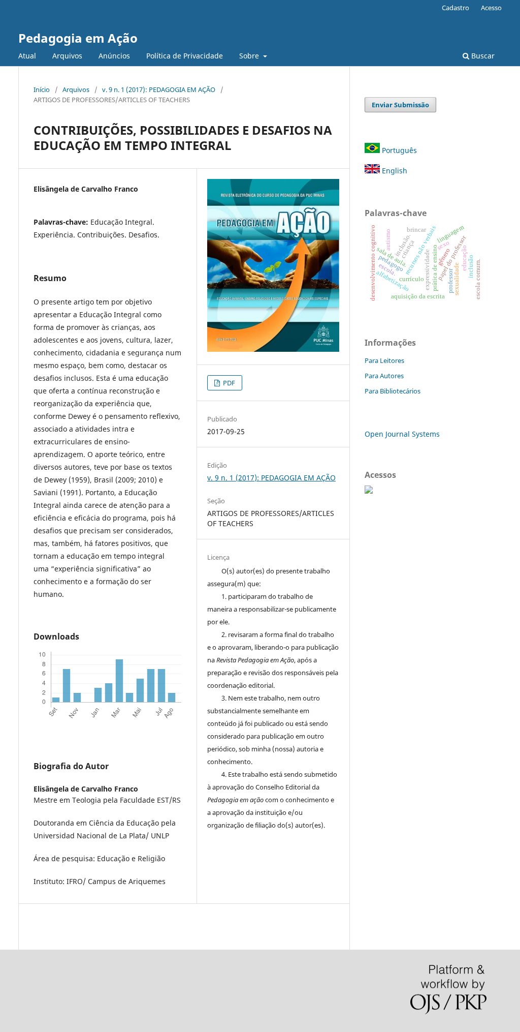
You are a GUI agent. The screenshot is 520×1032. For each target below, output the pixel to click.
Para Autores (384, 375)
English (393, 170)
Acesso (491, 7)
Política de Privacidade (184, 55)
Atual (27, 55)
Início (42, 89)
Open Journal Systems (402, 434)
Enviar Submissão (400, 104)
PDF (228, 382)
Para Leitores (384, 360)
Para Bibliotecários (392, 391)
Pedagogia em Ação (78, 37)
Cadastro (455, 7)
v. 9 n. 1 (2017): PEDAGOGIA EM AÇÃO (158, 89)
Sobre (250, 55)
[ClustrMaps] (369, 491)
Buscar (482, 55)
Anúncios (114, 55)
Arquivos (67, 55)
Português (398, 150)
